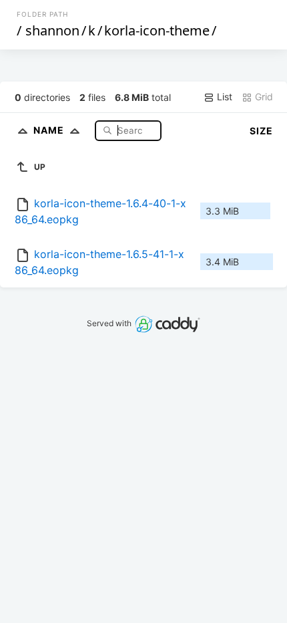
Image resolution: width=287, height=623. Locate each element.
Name (50, 130)
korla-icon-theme (157, 30)
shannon (52, 30)
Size (261, 130)
